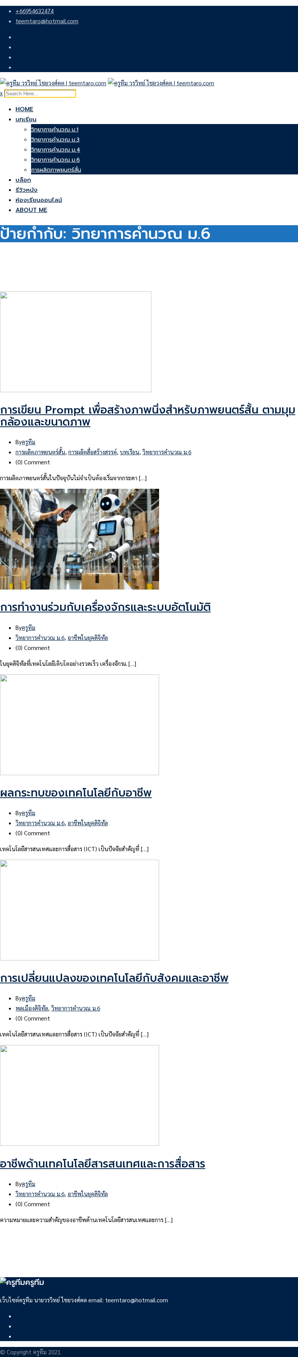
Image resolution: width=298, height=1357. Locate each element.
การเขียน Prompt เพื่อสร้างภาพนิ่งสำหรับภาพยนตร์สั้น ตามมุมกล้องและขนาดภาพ (147, 416)
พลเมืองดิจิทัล (32, 1008)
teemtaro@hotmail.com (47, 20)
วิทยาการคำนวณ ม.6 (55, 160)
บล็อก (23, 180)
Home (24, 109)
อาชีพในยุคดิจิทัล (88, 637)
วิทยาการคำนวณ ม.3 (55, 140)
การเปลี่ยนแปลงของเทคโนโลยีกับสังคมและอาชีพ (114, 978)
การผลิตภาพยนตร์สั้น (56, 170)
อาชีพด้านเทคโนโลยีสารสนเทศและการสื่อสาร (102, 1163)
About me (31, 210)
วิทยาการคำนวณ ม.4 (55, 150)
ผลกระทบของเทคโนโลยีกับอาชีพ (76, 793)
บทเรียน (26, 119)
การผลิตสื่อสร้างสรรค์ (92, 451)
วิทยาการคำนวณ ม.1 (54, 130)
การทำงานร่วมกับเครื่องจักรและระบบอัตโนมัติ (105, 607)
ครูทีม (28, 441)
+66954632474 (35, 10)
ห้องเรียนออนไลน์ (39, 200)
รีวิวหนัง (27, 190)
